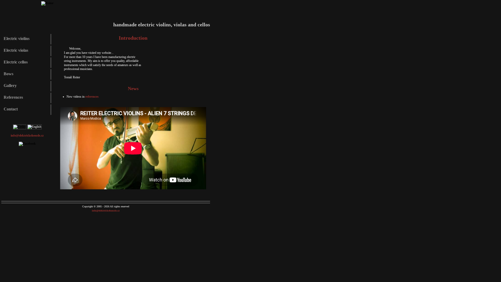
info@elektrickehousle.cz (27, 135)
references (92, 96)
